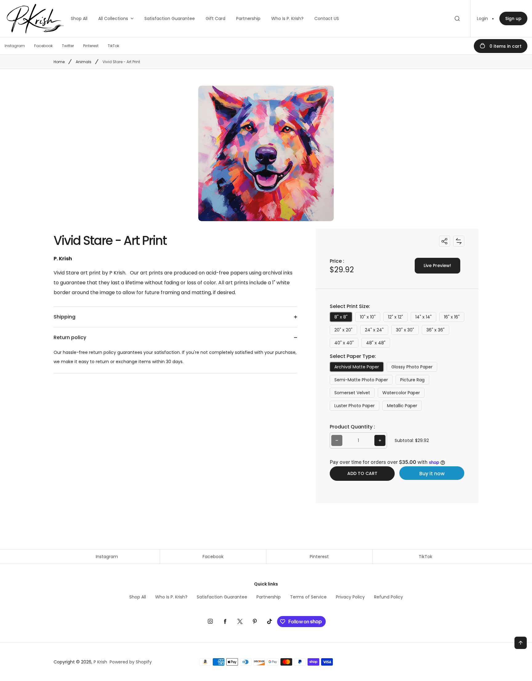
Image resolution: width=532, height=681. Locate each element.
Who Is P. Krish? (287, 18)
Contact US (326, 18)
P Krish (100, 662)
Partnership (248, 18)
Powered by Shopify (131, 662)
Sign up (513, 18)
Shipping (64, 316)
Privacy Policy (350, 597)
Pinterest (319, 556)
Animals (83, 61)
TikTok (425, 556)
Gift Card (215, 18)
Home (59, 61)
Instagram (107, 556)
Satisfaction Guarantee (169, 18)
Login (482, 18)
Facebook (213, 556)
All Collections (113, 18)
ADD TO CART (362, 473)
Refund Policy (388, 597)
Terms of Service (308, 597)
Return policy (70, 337)
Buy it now (432, 473)
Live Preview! (437, 265)
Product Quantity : (352, 426)
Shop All (79, 18)
